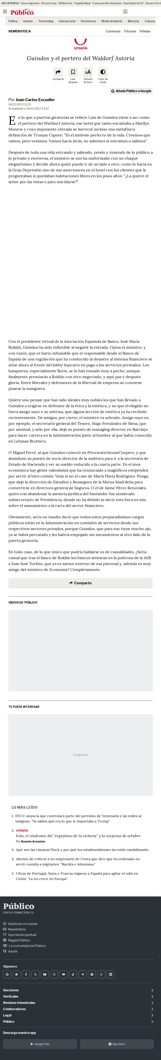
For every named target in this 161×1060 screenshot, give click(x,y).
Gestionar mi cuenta (22, 924)
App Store (119, 1044)
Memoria (133, 21)
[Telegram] (82, 974)
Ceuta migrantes (30, 3)
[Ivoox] (111, 974)
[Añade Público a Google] (7, 974)
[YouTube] (64, 974)
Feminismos (88, 21)
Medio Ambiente (112, 21)
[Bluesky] (45, 974)
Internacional (67, 21)
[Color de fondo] (103, 72)
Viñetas (144, 31)
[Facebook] (26, 974)
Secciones (11, 990)
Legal (7, 1015)
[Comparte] (58, 72)
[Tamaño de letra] (88, 72)
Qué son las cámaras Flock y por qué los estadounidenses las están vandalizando (82, 849)
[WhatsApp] (101, 974)
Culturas (150, 21)
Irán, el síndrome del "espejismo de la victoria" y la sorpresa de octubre (78, 835)
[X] (35, 974)
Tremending (45, 21)
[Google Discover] (16, 974)
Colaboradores (14, 1009)
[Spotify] (92, 974)
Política (13, 21)
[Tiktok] (73, 974)
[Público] (73, 12)
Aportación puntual (21, 935)
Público (18, 907)
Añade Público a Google (133, 91)
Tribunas (130, 31)
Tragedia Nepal (82, 3)
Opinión (28, 21)
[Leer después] (73, 72)
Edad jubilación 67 (133, 3)
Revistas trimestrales (19, 1003)
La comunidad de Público (27, 946)
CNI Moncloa (65, 3)
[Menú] (5, 11)
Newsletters (16, 929)
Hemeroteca (19, 31)
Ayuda (12, 951)
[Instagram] (54, 974)
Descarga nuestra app (19, 1033)
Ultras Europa (49, 3)
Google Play (42, 1044)
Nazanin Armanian (33, 841)
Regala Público (18, 940)
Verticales (10, 996)
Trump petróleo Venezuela (107, 3)
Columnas (113, 31)
